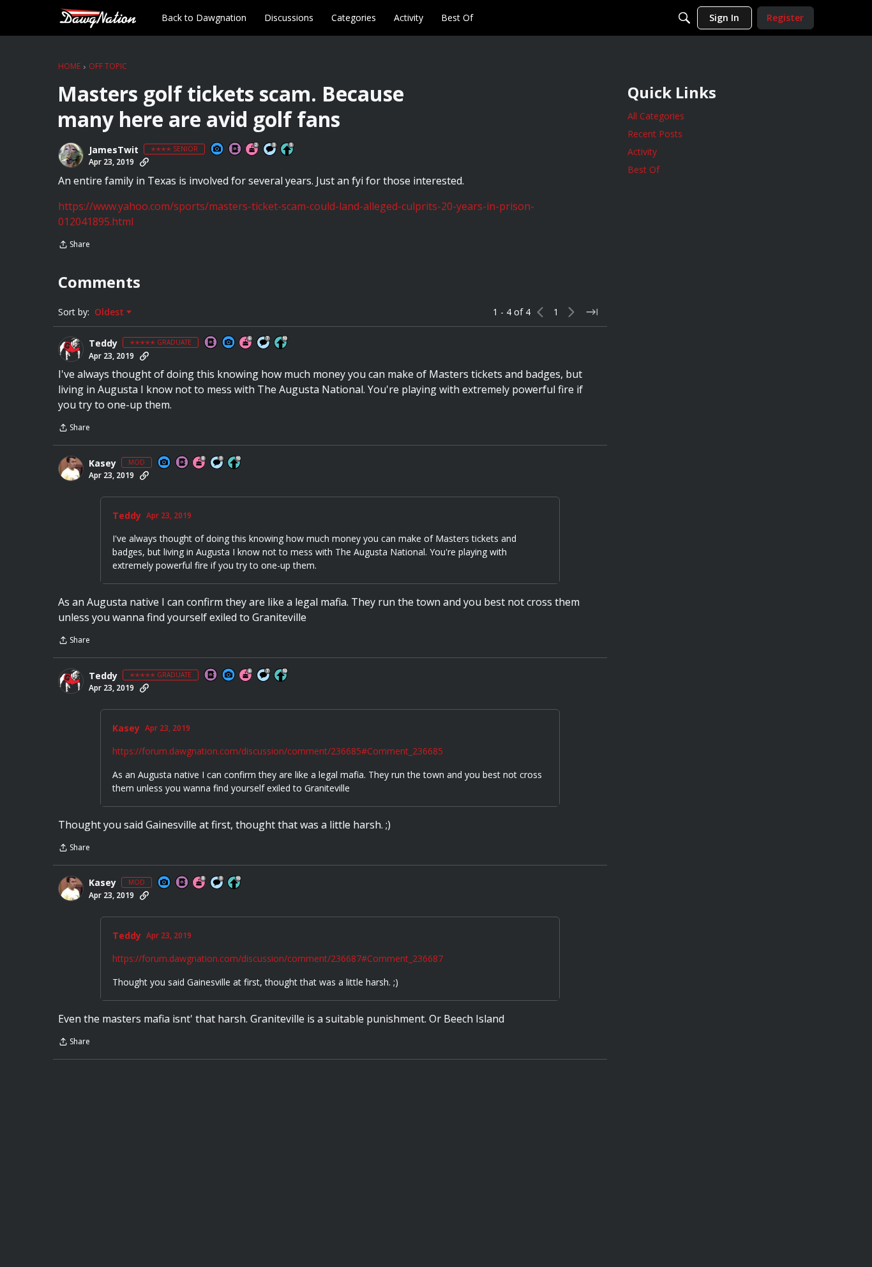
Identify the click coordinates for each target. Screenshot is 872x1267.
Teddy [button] (103, 343)
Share (74, 245)
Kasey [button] (102, 463)
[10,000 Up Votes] (281, 343)
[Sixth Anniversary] (246, 343)
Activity (642, 152)
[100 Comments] (270, 150)
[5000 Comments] (264, 343)
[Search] (684, 17)
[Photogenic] (217, 150)
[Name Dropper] (235, 150)
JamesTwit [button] (114, 150)
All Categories (656, 116)
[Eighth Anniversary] (199, 463)
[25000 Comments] (217, 463)
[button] (71, 155)
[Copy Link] (144, 162)
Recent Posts (655, 134)
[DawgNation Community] (97, 17)
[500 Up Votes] (288, 150)
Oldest (110, 312)
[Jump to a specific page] (592, 312)
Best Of (643, 169)
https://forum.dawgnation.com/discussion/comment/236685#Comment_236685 (277, 751)
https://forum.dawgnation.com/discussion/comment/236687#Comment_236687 (277, 958)
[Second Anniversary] (252, 150)
